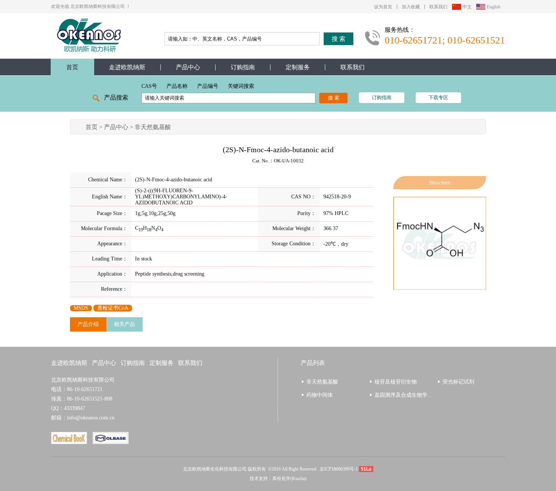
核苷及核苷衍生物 (395, 382)
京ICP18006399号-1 (339, 469)
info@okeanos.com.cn (91, 418)
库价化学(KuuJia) (289, 478)
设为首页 (383, 7)
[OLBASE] (113, 441)
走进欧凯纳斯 (127, 67)
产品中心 (188, 67)
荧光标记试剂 (458, 382)
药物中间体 (319, 395)
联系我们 (438, 7)
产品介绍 (88, 324)
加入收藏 (411, 7)
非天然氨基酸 (153, 127)
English (493, 6)
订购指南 (243, 67)
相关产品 (124, 324)
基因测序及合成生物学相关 (406, 395)
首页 (72, 67)
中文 (467, 6)
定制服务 (298, 67)
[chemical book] (72, 441)
